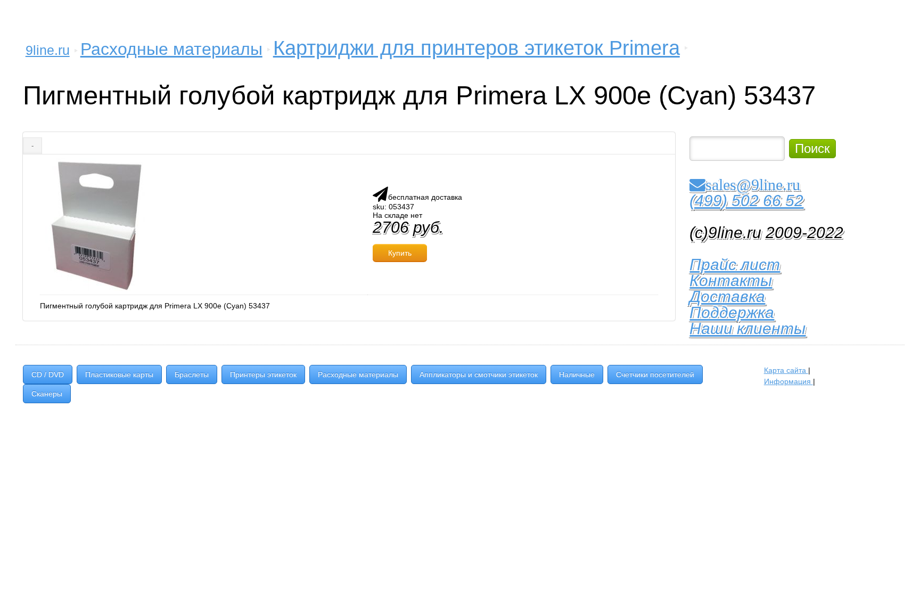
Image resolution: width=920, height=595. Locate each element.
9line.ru (48, 50)
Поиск (812, 148)
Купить (400, 253)
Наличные (577, 374)
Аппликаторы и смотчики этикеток (479, 374)
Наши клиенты (747, 328)
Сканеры (46, 393)
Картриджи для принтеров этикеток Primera (476, 48)
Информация (788, 381)
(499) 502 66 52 (746, 200)
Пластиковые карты (119, 374)
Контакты (730, 280)
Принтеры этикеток (263, 374)
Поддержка (731, 312)
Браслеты (192, 374)
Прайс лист (734, 264)
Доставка (727, 296)
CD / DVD (47, 374)
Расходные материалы (171, 49)
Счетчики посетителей (655, 374)
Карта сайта (786, 370)
